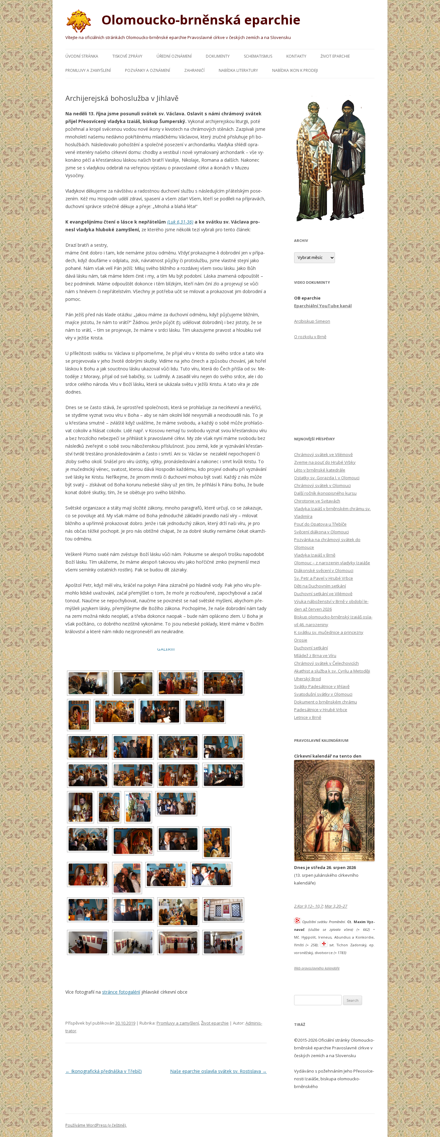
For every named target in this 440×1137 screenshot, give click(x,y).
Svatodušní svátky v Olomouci (323, 694)
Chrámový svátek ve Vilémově (323, 454)
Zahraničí (194, 70)
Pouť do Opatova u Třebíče (320, 524)
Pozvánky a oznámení (147, 70)
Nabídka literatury (238, 70)
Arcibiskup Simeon (312, 321)
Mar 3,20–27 (336, 906)
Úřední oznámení (174, 56)
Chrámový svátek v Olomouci (322, 485)
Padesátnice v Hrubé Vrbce (320, 709)
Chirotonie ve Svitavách (317, 501)
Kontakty (296, 56)
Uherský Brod (307, 679)
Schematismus (258, 56)
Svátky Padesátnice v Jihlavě (321, 686)
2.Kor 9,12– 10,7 (308, 906)
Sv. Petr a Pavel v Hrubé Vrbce (323, 578)
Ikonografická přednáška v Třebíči (103, 1071)
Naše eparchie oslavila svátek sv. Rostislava (218, 1071)
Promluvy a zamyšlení (88, 70)
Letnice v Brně (307, 717)
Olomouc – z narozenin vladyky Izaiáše (332, 563)
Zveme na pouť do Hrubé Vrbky (325, 462)
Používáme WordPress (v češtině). (96, 1125)
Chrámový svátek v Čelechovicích (326, 663)
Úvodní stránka (81, 56)
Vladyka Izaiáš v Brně (314, 555)
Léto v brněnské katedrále (319, 470)
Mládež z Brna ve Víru (315, 655)
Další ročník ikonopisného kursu (325, 493)
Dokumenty (218, 56)
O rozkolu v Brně (310, 336)
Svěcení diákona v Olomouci (321, 532)
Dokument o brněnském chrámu (325, 702)
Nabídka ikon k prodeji (295, 70)
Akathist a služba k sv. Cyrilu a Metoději (332, 671)
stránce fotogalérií (121, 992)
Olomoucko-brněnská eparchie (199, 19)
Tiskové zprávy (127, 56)
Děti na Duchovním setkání (320, 586)
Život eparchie (335, 56)
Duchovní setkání (311, 648)
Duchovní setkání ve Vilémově (323, 594)
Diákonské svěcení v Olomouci (323, 570)
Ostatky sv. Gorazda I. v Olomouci (326, 478)
